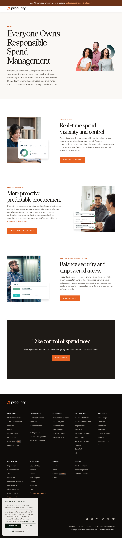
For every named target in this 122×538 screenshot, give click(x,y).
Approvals (33, 422)
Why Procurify (12, 433)
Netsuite (78, 429)
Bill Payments (58, 429)
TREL (9, 473)
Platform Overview (14, 418)
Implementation (13, 445)
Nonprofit (101, 422)
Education (101, 429)
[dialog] (20, 517)
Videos (32, 481)
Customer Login (81, 466)
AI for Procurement (14, 422)
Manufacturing (103, 441)
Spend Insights (58, 422)
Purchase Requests (37, 418)
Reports (33, 470)
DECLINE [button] (29, 526)
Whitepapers (35, 477)
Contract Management (35, 431)
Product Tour (12, 437)
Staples (78, 445)
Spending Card (58, 437)
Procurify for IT (69, 298)
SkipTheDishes (13, 489)
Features (10, 426)
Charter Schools (104, 433)
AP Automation (58, 426)
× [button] (35, 500)
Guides (32, 473)
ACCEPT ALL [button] (12, 526)
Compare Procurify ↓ (38, 493)
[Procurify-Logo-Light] (16, 403)
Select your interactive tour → (79, 3)
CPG (99, 445)
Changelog (11, 441)
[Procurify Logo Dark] (16, 9)
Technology (102, 418)
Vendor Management (38, 436)
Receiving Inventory (37, 440)
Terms (80, 526)
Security (72, 526)
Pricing (9, 429)
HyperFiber (11, 466)
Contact (55, 477)
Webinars (33, 485)
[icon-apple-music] (113, 519)
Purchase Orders (36, 426)
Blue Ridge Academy (15, 481)
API (76, 453)
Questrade (11, 477)
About (55, 466)
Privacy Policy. (29, 521)
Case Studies (35, 466)
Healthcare (102, 426)
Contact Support (81, 473)
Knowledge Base (81, 470)
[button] (20, 531)
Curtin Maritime (13, 470)
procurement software (17, 221)
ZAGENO (78, 449)
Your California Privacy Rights (105, 526)
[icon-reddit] (103, 519)
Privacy (89, 526)
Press (55, 470)
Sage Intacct (79, 426)
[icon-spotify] (108, 519)
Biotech (101, 437)
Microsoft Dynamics (82, 433)
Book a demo (61, 357)
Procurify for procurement (22, 230)
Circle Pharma (12, 493)
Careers (55, 473)
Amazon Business (82, 441)
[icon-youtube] (97, 519)
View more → (12, 497)
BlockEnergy (12, 485)
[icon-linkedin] (86, 519)
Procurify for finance (72, 159)
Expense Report (59, 433)
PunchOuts (79, 437)
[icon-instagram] (92, 519)
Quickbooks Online (82, 418)
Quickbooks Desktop (83, 422)
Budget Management (61, 418)
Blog (31, 489)
